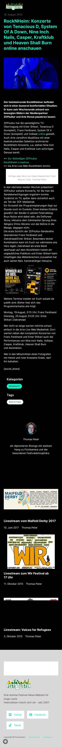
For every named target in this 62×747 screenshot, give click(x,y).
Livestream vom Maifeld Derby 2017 (30, 521)
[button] (5, 741)
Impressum (48, 737)
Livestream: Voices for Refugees (27, 630)
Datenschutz (34, 737)
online (42, 133)
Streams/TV (14, 386)
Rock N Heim (15, 402)
